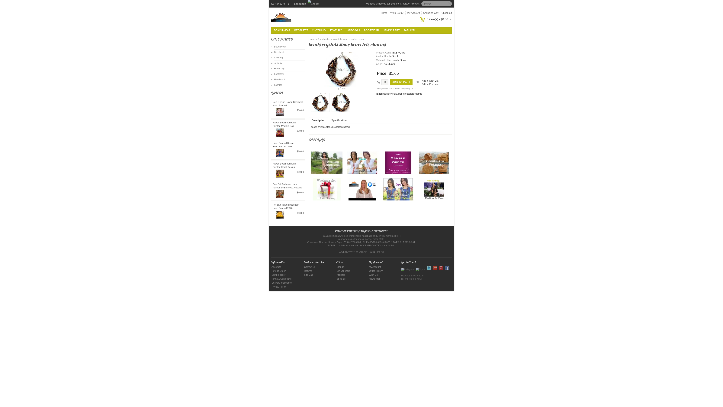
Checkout (447, 12)
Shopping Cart (431, 12)
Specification (339, 120)
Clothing (319, 30)
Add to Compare (430, 84)
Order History (376, 271)
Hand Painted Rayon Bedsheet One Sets (283, 145)
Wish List (373, 275)
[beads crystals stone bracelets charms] (320, 102)
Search (321, 39)
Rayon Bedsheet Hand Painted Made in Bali (284, 124)
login (394, 3)
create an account (409, 3)
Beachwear (282, 30)
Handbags (352, 30)
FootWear (371, 30)
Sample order (278, 275)
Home (384, 12)
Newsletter (374, 279)
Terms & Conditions (281, 279)
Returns (308, 271)
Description (318, 120)
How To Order (279, 271)
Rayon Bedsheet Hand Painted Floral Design (284, 165)
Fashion (409, 30)
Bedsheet (301, 30)
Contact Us (309, 267)
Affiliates (341, 275)
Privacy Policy (279, 286)
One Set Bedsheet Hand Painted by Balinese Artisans (287, 186)
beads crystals (389, 94)
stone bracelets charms (410, 94)
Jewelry (335, 30)
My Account (413, 12)
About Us (276, 267)
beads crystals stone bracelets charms (346, 39)
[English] (314, 4)
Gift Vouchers (343, 271)
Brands (340, 267)
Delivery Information (282, 283)
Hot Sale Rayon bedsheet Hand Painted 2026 (286, 207)
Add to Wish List (430, 81)
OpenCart (419, 275)
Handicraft (391, 30)
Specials (341, 279)
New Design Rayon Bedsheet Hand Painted (288, 104)
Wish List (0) (397, 12)
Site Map (308, 275)
